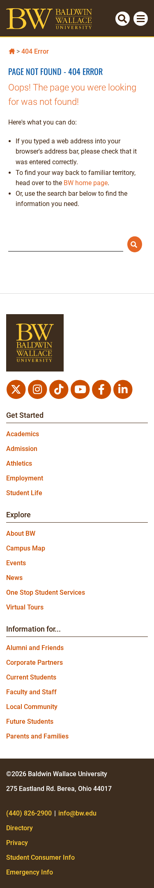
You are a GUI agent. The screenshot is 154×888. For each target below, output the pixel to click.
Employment (24, 478)
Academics (22, 434)
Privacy (17, 843)
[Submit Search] (134, 244)
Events (16, 563)
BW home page (86, 183)
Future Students (29, 721)
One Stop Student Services (45, 592)
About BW (20, 533)
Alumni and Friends (35, 648)
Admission (21, 449)
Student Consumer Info (40, 857)
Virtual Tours (25, 607)
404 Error (35, 51)
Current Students (31, 677)
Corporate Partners (34, 662)
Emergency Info (29, 872)
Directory (19, 828)
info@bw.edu (77, 813)
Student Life (24, 493)
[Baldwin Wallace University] (11, 50)
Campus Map (25, 548)
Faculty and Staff (31, 692)
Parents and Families (37, 736)
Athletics (19, 463)
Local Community (31, 707)
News (14, 578)
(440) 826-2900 (29, 813)
